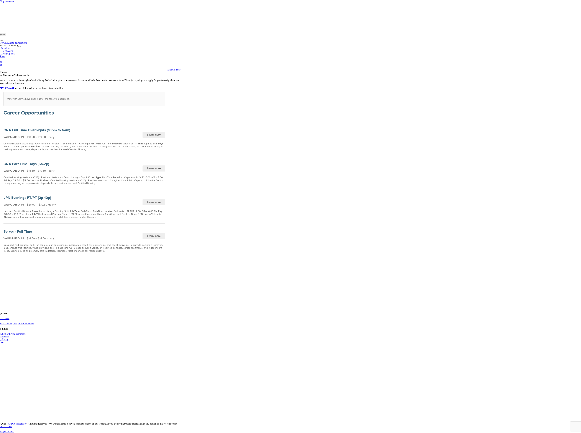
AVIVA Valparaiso (17, 423)
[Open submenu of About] (1, 40)
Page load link (7, 431)
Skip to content (7, 1)
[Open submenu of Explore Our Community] (19, 46)
